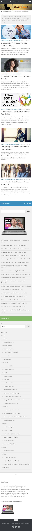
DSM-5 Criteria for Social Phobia (11, 352)
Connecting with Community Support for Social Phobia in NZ (16, 259)
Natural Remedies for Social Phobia (12, 413)
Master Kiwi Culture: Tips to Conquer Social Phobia (13, 306)
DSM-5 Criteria (7, 359)
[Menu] (30, 2)
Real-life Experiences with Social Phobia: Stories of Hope (17, 464)
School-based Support (9, 427)
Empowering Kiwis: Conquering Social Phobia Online (14, 271)
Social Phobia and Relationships (11, 389)
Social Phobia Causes (8, 349)
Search (2, 208)
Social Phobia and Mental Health (11, 403)
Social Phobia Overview (9, 342)
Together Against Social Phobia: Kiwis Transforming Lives (15, 262)
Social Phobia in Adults (9, 369)
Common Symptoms (8, 355)
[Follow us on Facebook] (25, 203)
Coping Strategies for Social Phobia (12, 410)
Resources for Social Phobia (10, 444)
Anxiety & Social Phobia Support (10, 2)
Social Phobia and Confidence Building (12, 396)
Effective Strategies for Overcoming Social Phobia (15, 416)
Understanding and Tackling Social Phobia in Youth (14, 277)
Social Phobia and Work (9, 386)
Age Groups (5, 362)
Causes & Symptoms (7, 345)
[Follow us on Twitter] (28, 203)
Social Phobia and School (9, 383)
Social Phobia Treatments (9, 420)
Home (3, 335)
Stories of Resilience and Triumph (11, 461)
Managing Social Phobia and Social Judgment (14, 400)
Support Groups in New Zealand (11, 437)
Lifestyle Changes (8, 376)
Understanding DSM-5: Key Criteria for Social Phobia (14, 293)
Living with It (5, 372)
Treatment (4, 406)
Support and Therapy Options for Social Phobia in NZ (14, 303)
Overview (4, 339)
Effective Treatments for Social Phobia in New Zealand (14, 245)
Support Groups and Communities (11, 433)
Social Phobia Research (9, 450)
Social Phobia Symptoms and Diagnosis (11, 40)
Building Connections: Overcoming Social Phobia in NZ (14, 296)
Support (4, 423)
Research (4, 447)
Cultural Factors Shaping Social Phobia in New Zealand (14, 255)
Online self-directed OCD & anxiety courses (11, 501)
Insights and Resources (9, 440)
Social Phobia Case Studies (10, 457)
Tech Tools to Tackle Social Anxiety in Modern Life (13, 299)
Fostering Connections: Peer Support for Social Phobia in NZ (16, 274)
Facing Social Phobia (8, 379)
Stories (4, 454)
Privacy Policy (5, 467)
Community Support (8, 430)
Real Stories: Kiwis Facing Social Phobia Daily (12, 289)
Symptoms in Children (9, 366)
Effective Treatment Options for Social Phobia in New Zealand (16, 286)
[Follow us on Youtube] (30, 203)
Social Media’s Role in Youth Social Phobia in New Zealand (15, 248)
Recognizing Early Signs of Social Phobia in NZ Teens (14, 252)
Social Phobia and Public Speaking (11, 393)
